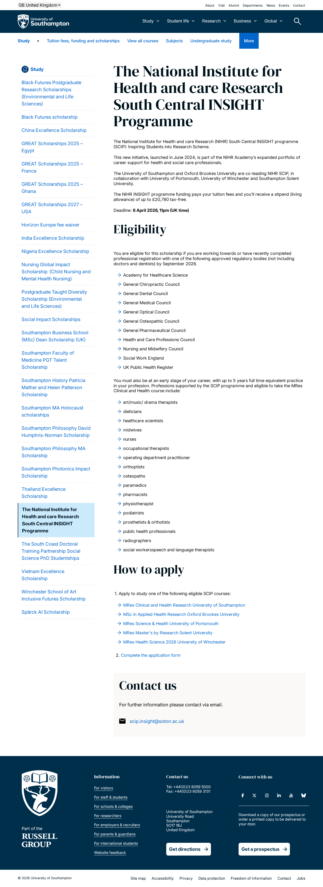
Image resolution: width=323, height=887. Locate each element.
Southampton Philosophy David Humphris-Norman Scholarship (56, 431)
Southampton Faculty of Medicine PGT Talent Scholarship (48, 360)
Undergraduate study (211, 40)
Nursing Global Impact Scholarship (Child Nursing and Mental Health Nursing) (56, 272)
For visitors (103, 788)
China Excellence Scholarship (54, 130)
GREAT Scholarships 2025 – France (52, 167)
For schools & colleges (113, 806)
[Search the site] (295, 21)
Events (284, 5)
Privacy (186, 878)
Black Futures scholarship (50, 117)
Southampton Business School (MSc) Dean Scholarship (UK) (55, 336)
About (209, 5)
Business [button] (242, 20)
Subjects (174, 40)
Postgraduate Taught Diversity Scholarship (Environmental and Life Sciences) (54, 299)
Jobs (301, 878)
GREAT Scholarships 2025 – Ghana (52, 187)
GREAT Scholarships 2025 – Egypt (52, 147)
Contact (299, 5)
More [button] (249, 40)
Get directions (185, 849)
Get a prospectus (260, 849)
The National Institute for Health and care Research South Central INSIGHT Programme (50, 520)
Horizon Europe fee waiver (50, 225)
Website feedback (110, 852)
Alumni (234, 5)
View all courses (142, 40)
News (270, 5)
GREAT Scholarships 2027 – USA (52, 208)
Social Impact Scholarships (51, 319)
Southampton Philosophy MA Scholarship (54, 452)
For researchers (107, 815)
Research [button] (211, 20)
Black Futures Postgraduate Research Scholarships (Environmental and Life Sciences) (51, 93)
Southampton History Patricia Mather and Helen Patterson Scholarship (53, 387)
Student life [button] (178, 20)
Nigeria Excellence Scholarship (55, 251)
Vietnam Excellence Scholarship (43, 575)
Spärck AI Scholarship (46, 612)
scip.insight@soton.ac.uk (157, 721)
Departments (253, 5)
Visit (221, 5)
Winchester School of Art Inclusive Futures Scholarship (54, 595)
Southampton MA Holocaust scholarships (52, 411)
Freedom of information (251, 878)
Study (24, 40)
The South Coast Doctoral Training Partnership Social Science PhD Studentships (51, 551)
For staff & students (110, 797)
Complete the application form (151, 655)
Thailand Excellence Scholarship (43, 492)
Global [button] (270, 20)
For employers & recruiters (117, 824)
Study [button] (148, 20)
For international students (116, 843)
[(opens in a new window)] (243, 795)
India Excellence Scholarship (53, 238)
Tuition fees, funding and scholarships (83, 40)
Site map (138, 878)
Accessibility (163, 878)
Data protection (211, 878)
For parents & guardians (114, 834)
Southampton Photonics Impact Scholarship (56, 472)
